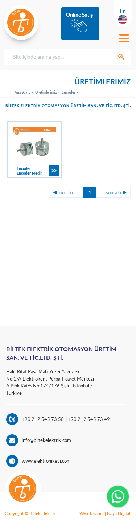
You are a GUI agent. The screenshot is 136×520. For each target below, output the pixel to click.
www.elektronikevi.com (46, 461)
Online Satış (79, 15)
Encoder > (70, 92)
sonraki (113, 192)
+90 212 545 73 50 (43, 419)
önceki (66, 192)
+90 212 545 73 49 (88, 419)
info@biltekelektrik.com (46, 440)
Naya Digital (118, 513)
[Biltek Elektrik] (21, 22)
